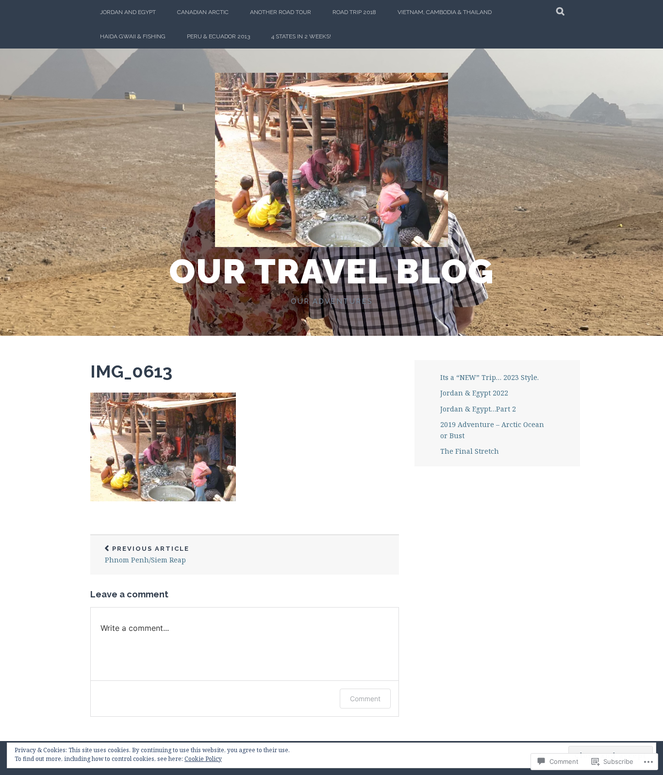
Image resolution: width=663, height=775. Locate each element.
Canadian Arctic (203, 12)
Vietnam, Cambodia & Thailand (445, 12)
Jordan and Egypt (128, 12)
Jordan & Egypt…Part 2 (478, 408)
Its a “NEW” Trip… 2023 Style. (489, 377)
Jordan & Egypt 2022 (474, 392)
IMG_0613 (131, 371)
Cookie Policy (203, 759)
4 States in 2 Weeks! (301, 36)
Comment (365, 698)
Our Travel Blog (331, 271)
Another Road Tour (280, 12)
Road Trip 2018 (354, 12)
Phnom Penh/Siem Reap (147, 555)
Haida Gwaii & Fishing (133, 36)
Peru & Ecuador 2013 (218, 36)
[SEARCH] (561, 12)
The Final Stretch (469, 451)
